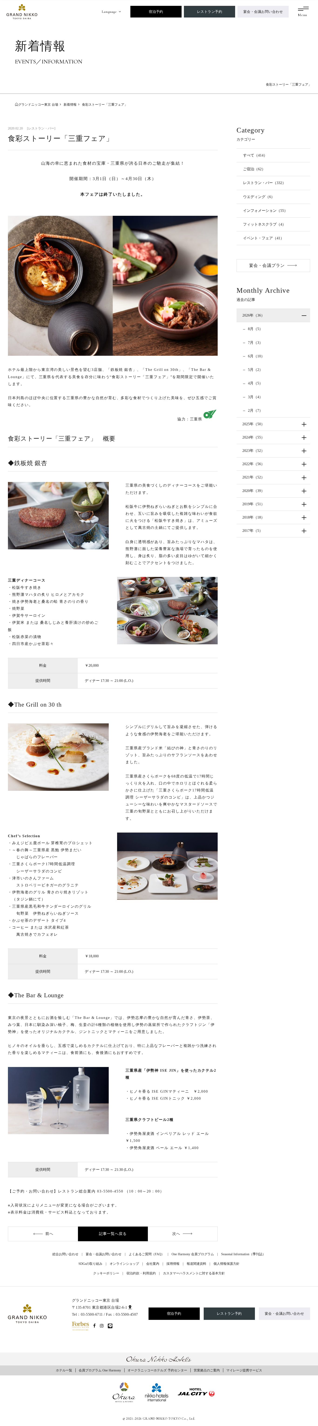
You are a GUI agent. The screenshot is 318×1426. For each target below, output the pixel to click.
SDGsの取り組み (90, 1264)
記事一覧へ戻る (113, 1234)
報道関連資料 (196, 1264)
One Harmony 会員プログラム (193, 1254)
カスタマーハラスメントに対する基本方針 (194, 1273)
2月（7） (255, 410)
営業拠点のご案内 (207, 1370)
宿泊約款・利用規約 (141, 1273)
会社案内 (152, 1264)
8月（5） (255, 329)
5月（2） (255, 370)
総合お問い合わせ (65, 1254)
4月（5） (255, 383)
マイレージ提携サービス (244, 1370)
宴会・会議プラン (267, 265)
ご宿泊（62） (254, 169)
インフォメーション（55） (265, 211)
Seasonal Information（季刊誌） (243, 1254)
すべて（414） (255, 155)
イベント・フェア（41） (263, 238)
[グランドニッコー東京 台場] (22, 11)
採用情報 (172, 1264)
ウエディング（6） (259, 197)
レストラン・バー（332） (264, 183)
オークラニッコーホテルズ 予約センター (157, 1370)
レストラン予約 (209, 12)
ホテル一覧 (64, 1370)
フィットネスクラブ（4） (264, 224)
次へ (176, 1234)
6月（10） (256, 356)
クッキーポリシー (106, 1273)
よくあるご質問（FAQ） (146, 1254)
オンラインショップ (124, 1264)
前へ (49, 1234)
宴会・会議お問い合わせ (263, 12)
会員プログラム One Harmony (100, 1370)
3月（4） (255, 397)
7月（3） (255, 343)
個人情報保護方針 (226, 1264)
